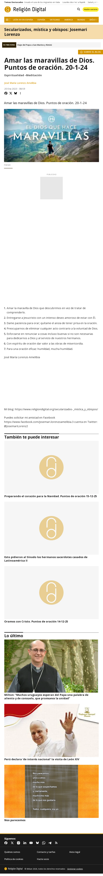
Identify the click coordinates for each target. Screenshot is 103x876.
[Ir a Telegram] (50, 842)
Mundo (81, 19)
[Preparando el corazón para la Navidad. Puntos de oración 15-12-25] (51, 467)
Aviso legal (74, 852)
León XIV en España (23, 19)
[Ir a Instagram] (19, 842)
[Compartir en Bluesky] (15, 93)
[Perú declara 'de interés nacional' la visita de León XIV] (51, 730)
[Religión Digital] (25, 9)
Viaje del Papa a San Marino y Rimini (34, 45)
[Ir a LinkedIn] (25, 842)
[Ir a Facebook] (6, 842)
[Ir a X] (13, 842)
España (41, 19)
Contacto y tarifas (46, 852)
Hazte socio (43, 859)
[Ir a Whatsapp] (44, 842)
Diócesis (94, 19)
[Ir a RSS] (57, 842)
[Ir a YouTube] (32, 842)
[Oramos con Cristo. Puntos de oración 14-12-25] (51, 592)
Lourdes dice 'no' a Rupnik (73, 2)
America (68, 19)
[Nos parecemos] (51, 791)
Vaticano (55, 19)
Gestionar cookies (75, 869)
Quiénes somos (12, 852)
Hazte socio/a (90, 9)
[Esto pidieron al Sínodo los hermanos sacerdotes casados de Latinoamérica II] (51, 528)
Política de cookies (13, 859)
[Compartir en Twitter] (10, 93)
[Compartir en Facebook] (6, 93)
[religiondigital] (13, 869)
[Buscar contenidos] (78, 9)
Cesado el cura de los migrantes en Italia (42, 2)
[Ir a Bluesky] (38, 842)
